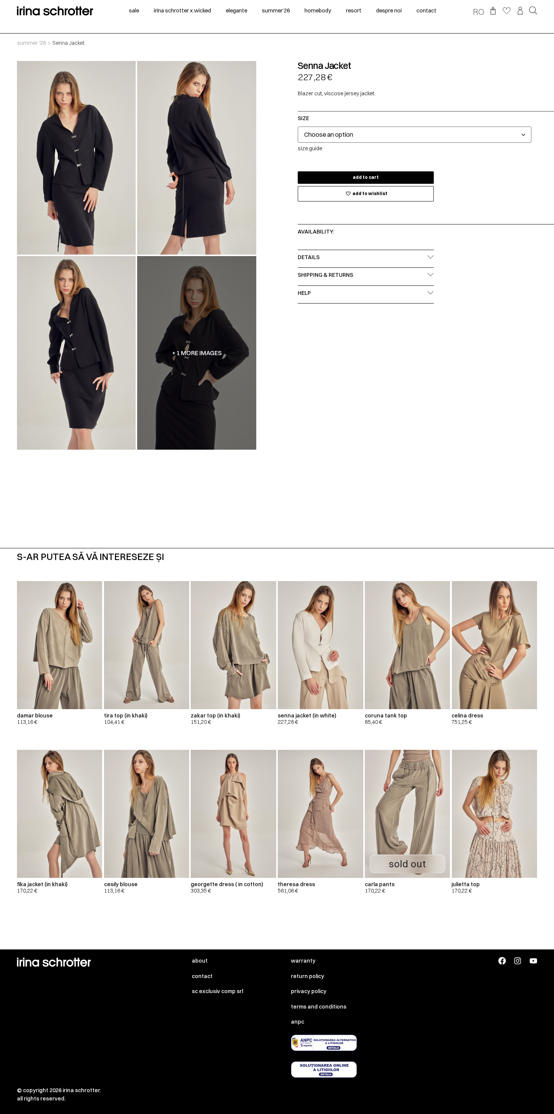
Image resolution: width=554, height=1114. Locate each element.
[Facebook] (502, 961)
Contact (202, 976)
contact (426, 10)
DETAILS (309, 257)
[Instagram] (518, 961)
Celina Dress (467, 715)
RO (478, 11)
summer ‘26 (31, 43)
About (200, 960)
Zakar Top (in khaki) (215, 715)
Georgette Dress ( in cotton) (227, 884)
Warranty (303, 960)
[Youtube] (533, 961)
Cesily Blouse (121, 884)
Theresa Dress (296, 884)
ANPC (297, 1021)
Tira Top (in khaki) (125, 715)
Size (303, 118)
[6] (76, 353)
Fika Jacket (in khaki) (42, 884)
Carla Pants (380, 884)
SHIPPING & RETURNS (325, 275)
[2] (196, 158)
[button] (533, 11)
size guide (310, 148)
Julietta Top (465, 884)
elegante (236, 10)
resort (353, 10)
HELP (304, 293)
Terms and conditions (318, 1006)
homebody (318, 10)
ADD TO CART (366, 177)
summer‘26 (276, 10)
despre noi (389, 10)
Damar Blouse (35, 715)
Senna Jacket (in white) (307, 715)
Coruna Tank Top (386, 715)
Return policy (307, 976)
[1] (76, 158)
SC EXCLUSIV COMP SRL (217, 991)
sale (134, 10)
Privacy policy (308, 991)
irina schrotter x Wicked (182, 10)
